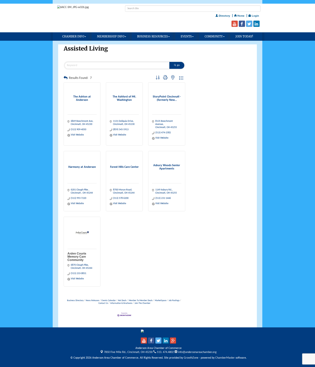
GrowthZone (191, 357)
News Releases (92, 300)
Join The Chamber (142, 303)
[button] (65, 78)
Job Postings (174, 300)
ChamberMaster (225, 357)
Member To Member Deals (141, 300)
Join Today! (244, 36)
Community (214, 36)
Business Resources (152, 36)
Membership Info (110, 36)
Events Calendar (109, 300)
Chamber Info (73, 36)
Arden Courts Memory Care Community (76, 256)
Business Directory (75, 300)
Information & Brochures (121, 303)
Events (186, 36)
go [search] (178, 65)
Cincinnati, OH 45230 (128, 352)
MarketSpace (160, 300)
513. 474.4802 (165, 352)
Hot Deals (122, 300)
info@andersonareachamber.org (197, 352)
